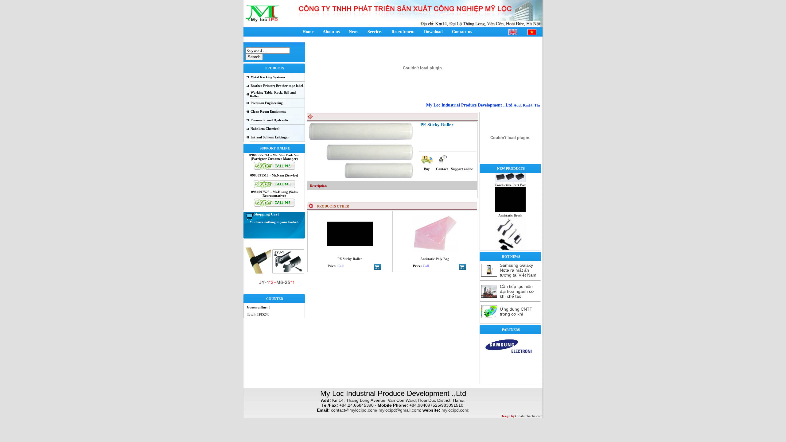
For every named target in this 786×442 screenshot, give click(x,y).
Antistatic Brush (510, 208)
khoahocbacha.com (529, 416)
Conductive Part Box (510, 178)
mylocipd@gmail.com (399, 410)
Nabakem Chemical (265, 128)
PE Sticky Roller (349, 259)
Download (433, 31)
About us (331, 31)
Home (307, 31)
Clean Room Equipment (268, 111)
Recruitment (403, 31)
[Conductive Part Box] (510, 204)
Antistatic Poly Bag (434, 259)
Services (375, 31)
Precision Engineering (267, 103)
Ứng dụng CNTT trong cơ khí (516, 311)
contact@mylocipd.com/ (354, 410)
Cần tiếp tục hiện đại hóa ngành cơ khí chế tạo (517, 291)
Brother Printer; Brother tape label (277, 85)
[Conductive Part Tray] (510, 173)
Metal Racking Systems (268, 77)
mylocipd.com (455, 410)
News (353, 31)
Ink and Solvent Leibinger (270, 137)
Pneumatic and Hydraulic (270, 120)
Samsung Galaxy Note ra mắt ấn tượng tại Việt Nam (518, 270)
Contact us (462, 31)
